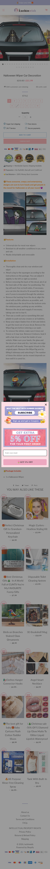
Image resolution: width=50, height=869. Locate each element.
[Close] (46, 404)
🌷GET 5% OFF (25, 462)
